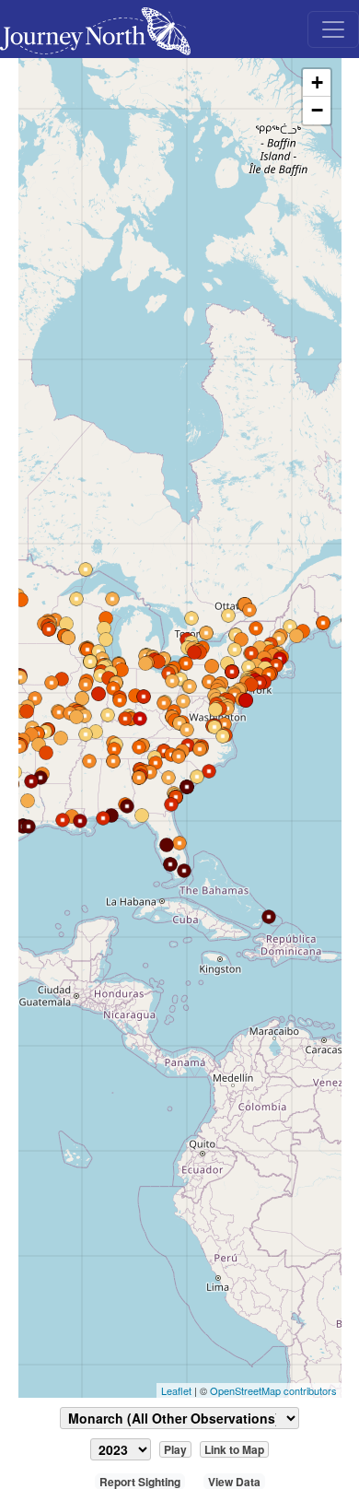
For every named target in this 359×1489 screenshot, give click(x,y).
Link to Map (234, 1449)
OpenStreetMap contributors (273, 1390)
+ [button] (317, 82)
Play (175, 1449)
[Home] (102, 29)
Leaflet (176, 1390)
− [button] (317, 110)
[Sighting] (105, 639)
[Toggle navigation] (333, 29)
